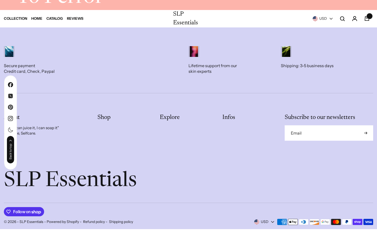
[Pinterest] (10, 107)
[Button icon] (366, 133)
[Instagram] (10, 119)
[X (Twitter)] (10, 96)
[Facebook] (10, 85)
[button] (323, 18)
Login (73, 108)
